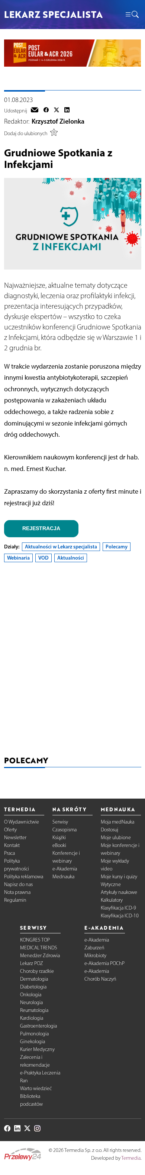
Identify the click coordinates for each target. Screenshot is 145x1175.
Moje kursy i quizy (119, 876)
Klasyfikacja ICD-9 (118, 908)
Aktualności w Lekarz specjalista (61, 546)
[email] (34, 110)
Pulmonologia (34, 1034)
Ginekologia (32, 1041)
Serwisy (60, 822)
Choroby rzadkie (37, 971)
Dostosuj (109, 830)
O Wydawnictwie (21, 822)
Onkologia (30, 994)
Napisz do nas (18, 884)
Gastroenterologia (38, 1026)
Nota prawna (17, 892)
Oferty (10, 830)
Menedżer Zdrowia (40, 955)
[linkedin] (67, 110)
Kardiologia (31, 1018)
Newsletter (15, 837)
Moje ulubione (116, 837)
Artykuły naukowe (119, 892)
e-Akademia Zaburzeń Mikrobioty (96, 948)
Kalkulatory (112, 900)
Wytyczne (111, 884)
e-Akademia (64, 869)
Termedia (131, 1158)
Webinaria (18, 557)
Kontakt (12, 845)
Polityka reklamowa (23, 876)
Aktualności (70, 557)
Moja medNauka (117, 822)
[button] (131, 15)
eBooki (59, 845)
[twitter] (56, 110)
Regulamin (15, 900)
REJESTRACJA (41, 528)
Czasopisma (64, 830)
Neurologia (31, 1002)
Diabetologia (33, 987)
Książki (59, 837)
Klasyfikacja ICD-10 (120, 916)
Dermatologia (34, 979)
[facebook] (46, 110)
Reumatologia (34, 1010)
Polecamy (117, 546)
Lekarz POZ (31, 963)
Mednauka (63, 876)
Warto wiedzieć (36, 1088)
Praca (9, 853)
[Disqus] (72, 660)
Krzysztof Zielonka (58, 121)
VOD (43, 557)
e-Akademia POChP (104, 963)
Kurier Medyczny (37, 1049)
